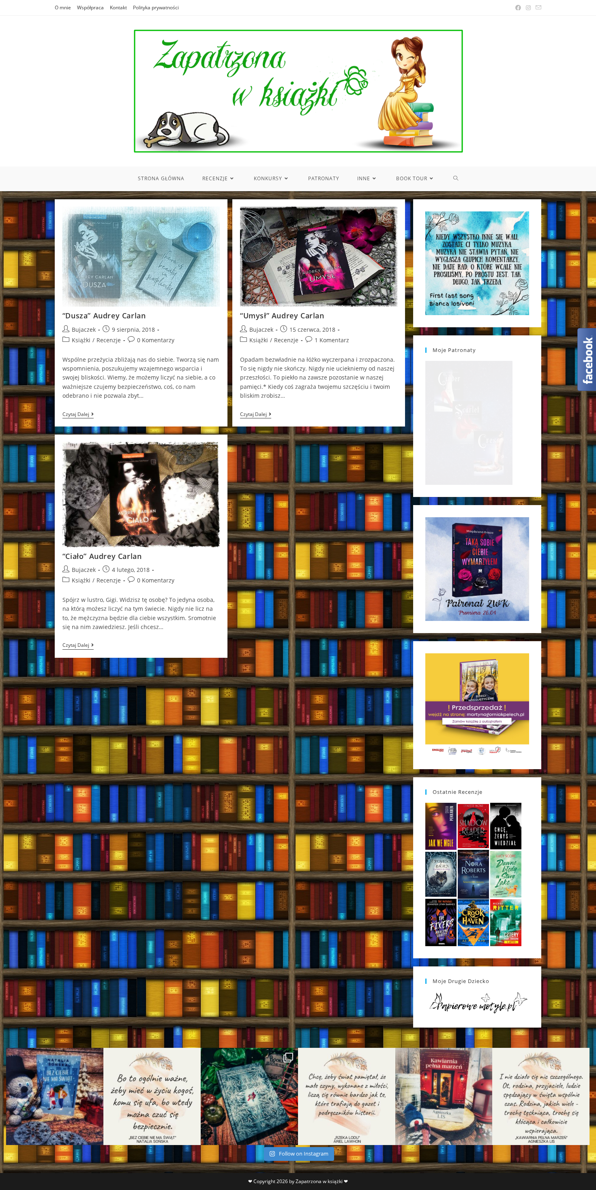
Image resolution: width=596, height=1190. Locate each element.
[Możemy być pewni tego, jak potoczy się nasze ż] (444, 1096)
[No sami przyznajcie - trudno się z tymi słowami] (152, 1096)
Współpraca (90, 7)
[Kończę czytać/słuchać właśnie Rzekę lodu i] (346, 1096)
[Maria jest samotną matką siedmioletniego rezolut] (54, 1096)
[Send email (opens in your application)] (537, 8)
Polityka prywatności (156, 7)
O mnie (63, 7)
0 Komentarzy (155, 340)
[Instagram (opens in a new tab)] (528, 8)
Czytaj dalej (78, 415)
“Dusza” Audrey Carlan (104, 315)
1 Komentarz (332, 340)
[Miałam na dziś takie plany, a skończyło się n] (541, 1096)
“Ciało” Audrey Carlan (102, 556)
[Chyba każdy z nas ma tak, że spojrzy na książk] (249, 1096)
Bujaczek (84, 329)
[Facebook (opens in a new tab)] (518, 8)
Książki (81, 340)
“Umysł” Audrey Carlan (282, 315)
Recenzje (108, 340)
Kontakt (118, 7)
